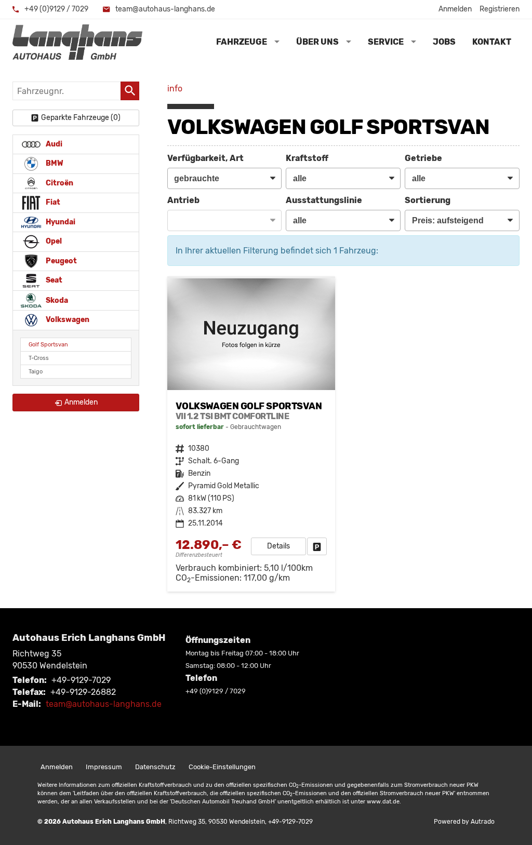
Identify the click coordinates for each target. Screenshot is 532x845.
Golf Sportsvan (48, 344)
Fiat (52, 202)
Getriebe (423, 158)
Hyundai (59, 222)
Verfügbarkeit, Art (205, 158)
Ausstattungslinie (324, 200)
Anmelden (455, 9)
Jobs (444, 42)
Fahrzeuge (241, 42)
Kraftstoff (307, 158)
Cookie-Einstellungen (222, 767)
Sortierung (427, 200)
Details (278, 546)
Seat (53, 280)
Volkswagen (66, 319)
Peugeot (60, 261)
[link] (317, 546)
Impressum (104, 767)
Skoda (56, 300)
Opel (53, 241)
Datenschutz (155, 767)
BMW (53, 163)
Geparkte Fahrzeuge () (81, 117)
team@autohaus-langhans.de (164, 9)
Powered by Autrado (464, 821)
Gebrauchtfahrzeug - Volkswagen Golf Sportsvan (251, 435)
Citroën (58, 183)
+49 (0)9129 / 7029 (55, 9)
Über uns (317, 42)
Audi (53, 144)
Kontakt (491, 42)
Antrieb (183, 200)
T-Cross (39, 358)
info (174, 88)
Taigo (36, 371)
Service (386, 42)
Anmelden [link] (81, 402)
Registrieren (500, 9)
